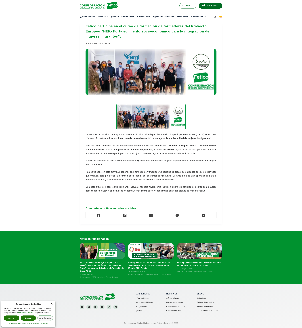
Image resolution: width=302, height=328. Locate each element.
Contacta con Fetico (174, 310)
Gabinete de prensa (174, 302)
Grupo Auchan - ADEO (88, 277)
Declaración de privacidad (30, 323)
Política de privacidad (206, 302)
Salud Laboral (127, 17)
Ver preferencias (45, 318)
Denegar (28, 318)
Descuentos (182, 17)
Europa (107, 43)
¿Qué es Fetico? (87, 17)
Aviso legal (201, 298)
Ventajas (102, 17)
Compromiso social (151, 274)
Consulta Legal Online (175, 306)
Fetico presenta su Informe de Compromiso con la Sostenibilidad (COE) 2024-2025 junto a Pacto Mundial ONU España (150, 265)
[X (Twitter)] (125, 215)
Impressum (44, 323)
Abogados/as (197, 17)
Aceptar (11, 318)
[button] (52, 303)
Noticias (115, 277)
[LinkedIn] (151, 215)
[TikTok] (109, 307)
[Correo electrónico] (203, 215)
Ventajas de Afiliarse (144, 302)
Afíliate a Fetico (210, 5)
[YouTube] (95, 307)
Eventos (168, 274)
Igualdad (115, 17)
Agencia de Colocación (163, 17)
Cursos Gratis (143, 17)
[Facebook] (99, 215)
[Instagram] (102, 307)
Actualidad (101, 277)
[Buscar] (215, 17)
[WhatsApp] (177, 215)
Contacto (187, 5)
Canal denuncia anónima (207, 310)
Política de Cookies (25, 312)
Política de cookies (15, 323)
